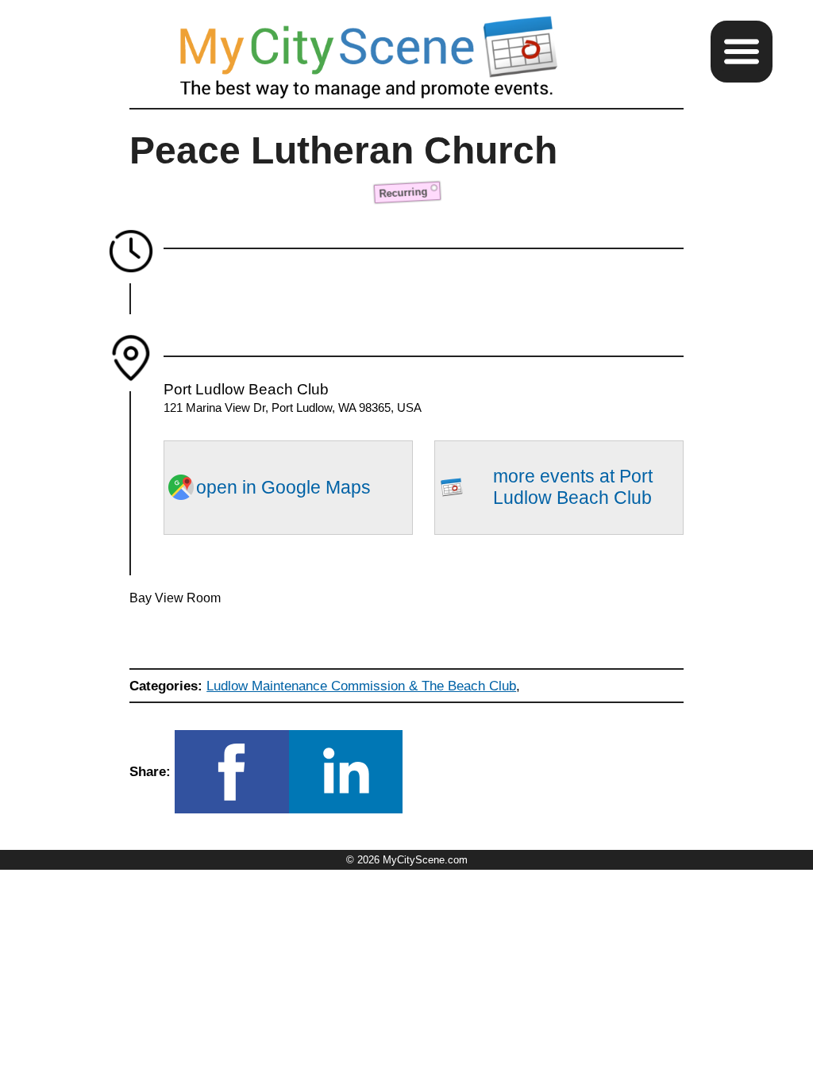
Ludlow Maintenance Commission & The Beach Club (361, 686)
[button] (742, 52)
